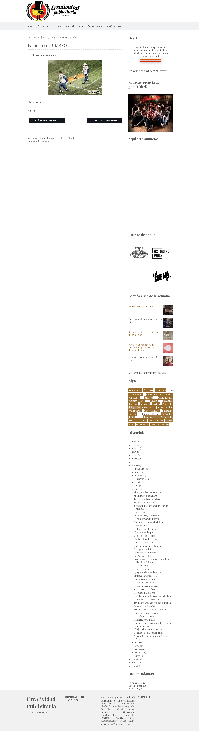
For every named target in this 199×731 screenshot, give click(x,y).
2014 (134, 448)
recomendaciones (138, 420)
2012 (134, 455)
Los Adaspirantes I (143, 556)
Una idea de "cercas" (144, 542)
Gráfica (57, 26)
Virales (165, 424)
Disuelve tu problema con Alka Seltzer (152, 596)
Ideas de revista (141, 569)
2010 (134, 461)
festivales (145, 404)
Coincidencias (165, 397)
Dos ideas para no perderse (147, 582)
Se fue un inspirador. (144, 502)
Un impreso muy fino (144, 579)
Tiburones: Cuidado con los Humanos (152, 602)
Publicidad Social (74, 26)
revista (168, 420)
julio (136, 485)
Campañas (134, 397)
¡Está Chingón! (135, 688)
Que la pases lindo (137, 685)
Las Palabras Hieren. (144, 616)
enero (137, 655)
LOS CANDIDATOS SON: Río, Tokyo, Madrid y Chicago (151, 561)
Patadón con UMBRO (144, 606)
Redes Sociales (156, 420)
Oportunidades (151, 410)
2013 (134, 451)
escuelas (168, 400)
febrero (138, 652)
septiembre (140, 478)
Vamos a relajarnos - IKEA (141, 306)
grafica (73, 37)
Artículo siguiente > (106, 120)
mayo (137, 642)
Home (29, 26)
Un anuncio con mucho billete (148, 522)
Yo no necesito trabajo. (145, 589)
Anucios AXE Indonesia (145, 552)
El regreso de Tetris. (144, 549)
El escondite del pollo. (145, 532)
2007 (134, 662)
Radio (132, 416)
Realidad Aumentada (158, 416)
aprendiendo (135, 394)
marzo (137, 649)
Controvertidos (136, 400)
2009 (134, 465)
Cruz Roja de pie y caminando (148, 632)
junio (136, 489)
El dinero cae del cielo (145, 529)
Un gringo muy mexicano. (146, 612)
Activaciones (95, 26)
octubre (138, 475)
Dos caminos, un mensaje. (146, 585)
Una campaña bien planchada (148, 545)
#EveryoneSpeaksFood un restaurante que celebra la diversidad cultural (141, 347)
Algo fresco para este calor (147, 599)
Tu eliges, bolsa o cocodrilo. (147, 499)
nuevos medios (164, 407)
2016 (134, 441)
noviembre (139, 472)
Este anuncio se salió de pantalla (150, 609)
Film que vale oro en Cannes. (148, 492)
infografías (134, 407)
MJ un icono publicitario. (146, 495)
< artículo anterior (44, 120)
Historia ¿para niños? (144, 619)
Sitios (131, 424)
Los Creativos (113, 26)
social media (142, 424)
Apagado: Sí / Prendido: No (147, 572)
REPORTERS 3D (141, 565)
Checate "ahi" (140, 525)
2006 (134, 665)
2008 (134, 659)
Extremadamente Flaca (145, 575)
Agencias (148, 390)
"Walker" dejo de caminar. (146, 539)
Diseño (154, 400)
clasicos (149, 397)
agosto (137, 482)
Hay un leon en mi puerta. (146, 518)
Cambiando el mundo (159, 394)
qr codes (167, 413)
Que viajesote (140, 512)
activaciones (135, 390)
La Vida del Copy (136, 682)
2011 (134, 458)
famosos (133, 404)
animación (161, 390)
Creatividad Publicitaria (41, 702)
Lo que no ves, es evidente (146, 515)
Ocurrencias (135, 410)
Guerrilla (167, 404)
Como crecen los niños (145, 535)
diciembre (139, 468)
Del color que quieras (144, 592)
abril (136, 645)
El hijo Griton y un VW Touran (148, 629)
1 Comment (62, 37)
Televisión (43, 26)
